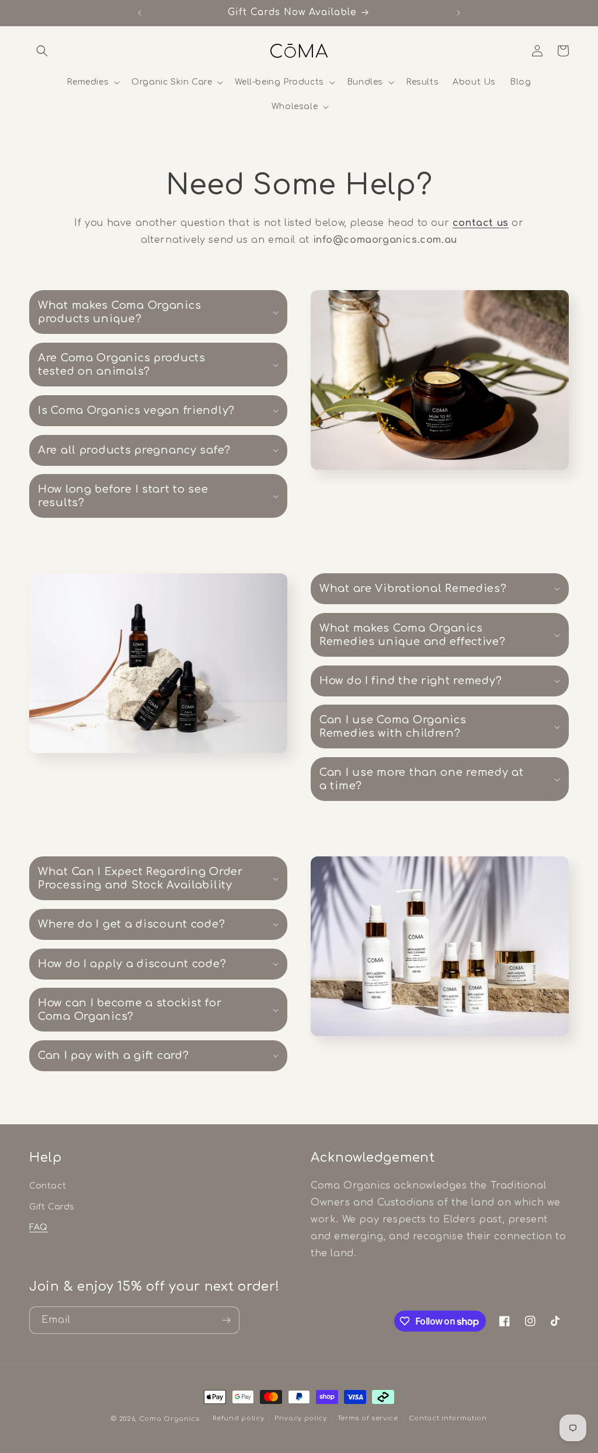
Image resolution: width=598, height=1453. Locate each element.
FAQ (38, 1227)
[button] (42, 51)
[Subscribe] (226, 1320)
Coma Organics (169, 1419)
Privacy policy (300, 1418)
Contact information (448, 1418)
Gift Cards (52, 1207)
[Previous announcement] (139, 13)
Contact (47, 1186)
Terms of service (368, 1418)
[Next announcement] (458, 13)
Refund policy (238, 1418)
